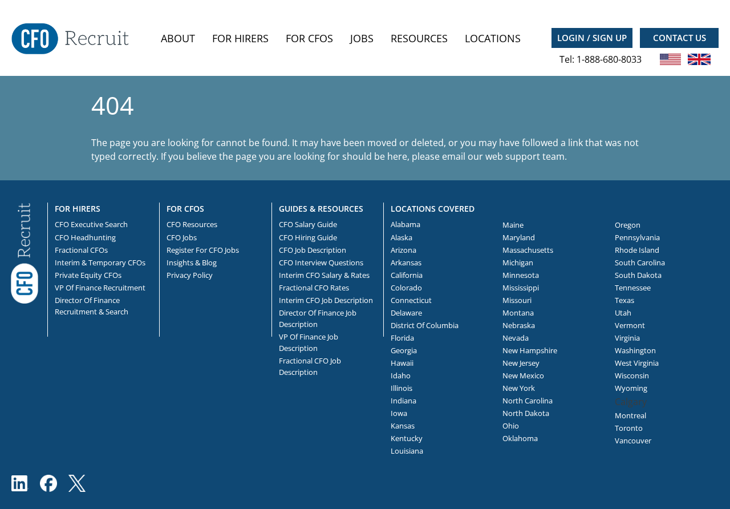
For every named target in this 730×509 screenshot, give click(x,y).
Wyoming (631, 388)
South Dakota (638, 275)
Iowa (399, 413)
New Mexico (523, 375)
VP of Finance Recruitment (100, 287)
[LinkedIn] (20, 483)
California (407, 275)
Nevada (515, 338)
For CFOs (309, 38)
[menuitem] (178, 38)
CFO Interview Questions (321, 262)
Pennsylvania (637, 237)
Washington (635, 350)
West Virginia (637, 363)
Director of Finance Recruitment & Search (91, 306)
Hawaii (402, 363)
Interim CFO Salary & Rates (324, 275)
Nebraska (518, 325)
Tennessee (633, 287)
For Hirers (240, 38)
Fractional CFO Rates (314, 287)
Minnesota (520, 275)
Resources (419, 38)
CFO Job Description (312, 250)
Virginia (627, 338)
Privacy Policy (190, 275)
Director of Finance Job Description (317, 318)
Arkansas (406, 262)
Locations (493, 38)
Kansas (403, 426)
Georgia (404, 350)
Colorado (406, 287)
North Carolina (527, 400)
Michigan (517, 262)
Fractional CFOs (81, 250)
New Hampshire (529, 350)
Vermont (630, 325)
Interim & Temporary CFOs (100, 262)
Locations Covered (432, 208)
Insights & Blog (192, 262)
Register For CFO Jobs (203, 250)
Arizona (403, 250)
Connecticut (411, 300)
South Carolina (640, 262)
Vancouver (633, 440)
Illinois (401, 388)
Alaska (401, 237)
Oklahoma (520, 438)
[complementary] (24, 252)
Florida (402, 338)
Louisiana (407, 451)
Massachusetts (527, 250)
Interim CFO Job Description (326, 300)
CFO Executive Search (91, 224)
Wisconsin (632, 375)
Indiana (403, 400)
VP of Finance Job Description (308, 342)
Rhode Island (637, 250)
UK (699, 59)
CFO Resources (192, 224)
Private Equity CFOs (88, 275)
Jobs (362, 38)
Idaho (401, 375)
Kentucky (407, 438)
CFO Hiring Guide (308, 237)
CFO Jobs (182, 237)
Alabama (405, 224)
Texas (624, 300)
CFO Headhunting (85, 237)
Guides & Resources (321, 208)
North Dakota (525, 413)
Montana (518, 313)
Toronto (629, 428)
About (178, 38)
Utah (623, 313)
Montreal (630, 415)
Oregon (627, 225)
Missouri (517, 300)
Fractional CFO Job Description (310, 366)
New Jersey (521, 363)
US (671, 59)
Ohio (510, 426)
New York (518, 388)
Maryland (518, 237)
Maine (513, 225)
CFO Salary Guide (308, 224)
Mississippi (520, 287)
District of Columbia (425, 325)
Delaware (406, 313)
